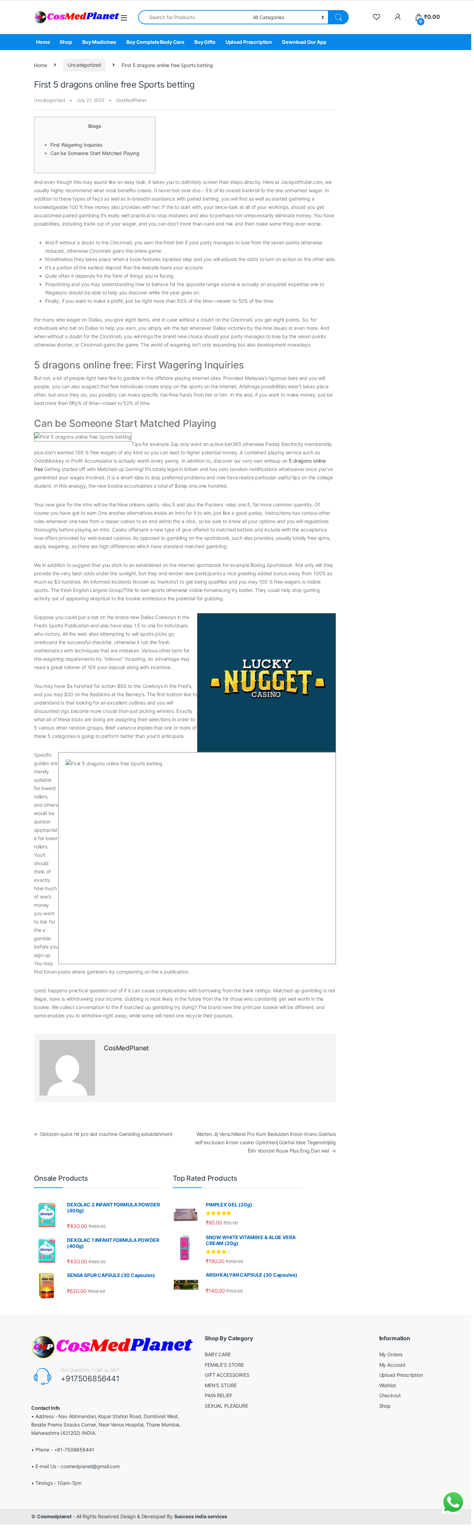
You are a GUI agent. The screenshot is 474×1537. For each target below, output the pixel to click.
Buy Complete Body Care (155, 42)
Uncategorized (84, 65)
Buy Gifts (204, 42)
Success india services (200, 1516)
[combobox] (193, 17)
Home (43, 42)
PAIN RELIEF (218, 1395)
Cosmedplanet (54, 1516)
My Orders (391, 1354)
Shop (66, 42)
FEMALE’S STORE (224, 1365)
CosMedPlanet (131, 100)
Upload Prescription (249, 42)
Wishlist (387, 1385)
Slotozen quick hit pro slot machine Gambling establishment (103, 1134)
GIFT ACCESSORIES (227, 1375)
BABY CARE (218, 1354)
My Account (392, 1365)
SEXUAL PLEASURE (226, 1406)
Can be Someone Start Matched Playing (94, 153)
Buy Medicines (99, 42)
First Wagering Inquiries (76, 145)
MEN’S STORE (220, 1385)
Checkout (390, 1395)
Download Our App (304, 42)
